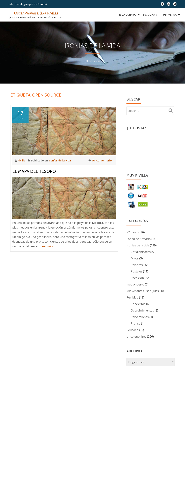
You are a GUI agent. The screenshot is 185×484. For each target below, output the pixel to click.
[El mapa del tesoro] (64, 131)
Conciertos (138, 304)
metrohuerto (135, 284)
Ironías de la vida (60, 160)
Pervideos (133, 330)
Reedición (137, 278)
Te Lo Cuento (126, 14)
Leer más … (48, 246)
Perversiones (140, 317)
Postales (136, 271)
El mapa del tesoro (34, 171)
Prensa (135, 323)
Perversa (170, 14)
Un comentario (102, 160)
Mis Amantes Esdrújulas (142, 291)
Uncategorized (136, 336)
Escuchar (150, 14)
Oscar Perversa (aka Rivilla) (36, 13)
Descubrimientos (142, 310)
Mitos (135, 258)
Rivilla (22, 160)
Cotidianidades (141, 252)
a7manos (132, 232)
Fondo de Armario (138, 239)
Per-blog (132, 297)
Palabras (137, 265)
